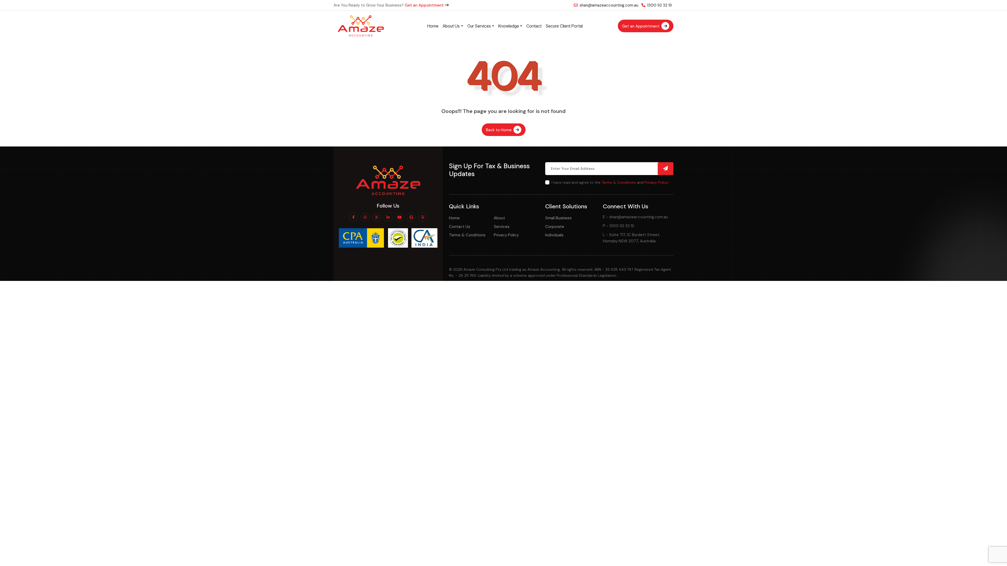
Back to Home (499, 130)
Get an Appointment (425, 5)
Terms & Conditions (619, 182)
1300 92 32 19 (659, 5)
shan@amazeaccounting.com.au (608, 5)
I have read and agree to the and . (610, 182)
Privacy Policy (656, 182)
